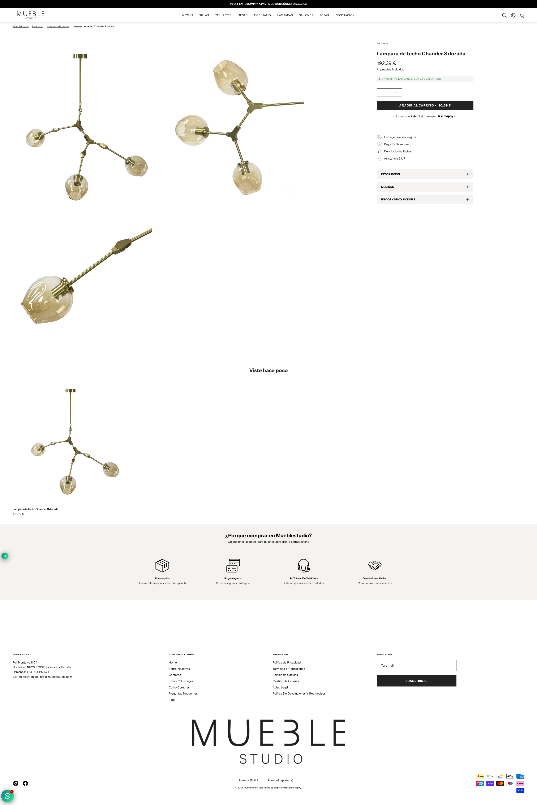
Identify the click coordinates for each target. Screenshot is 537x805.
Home (173, 662)
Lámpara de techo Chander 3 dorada (35, 509)
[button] (204, 15)
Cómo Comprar (179, 687)
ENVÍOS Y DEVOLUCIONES (398, 199)
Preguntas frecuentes (183, 693)
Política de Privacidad (287, 662)
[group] (268, 4)
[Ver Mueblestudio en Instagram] (16, 783)
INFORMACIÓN (280, 654)
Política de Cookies (285, 675)
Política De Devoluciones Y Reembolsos (299, 693)
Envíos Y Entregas (181, 681)
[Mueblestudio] (30, 15)
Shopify (297, 787)
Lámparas (37, 26)
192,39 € (18, 513)
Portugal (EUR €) (249, 780)
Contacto (175, 675)
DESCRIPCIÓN (390, 174)
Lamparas (382, 43)
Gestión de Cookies (286, 681)
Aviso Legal (280, 687)
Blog (172, 700)
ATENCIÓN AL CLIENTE (181, 654)
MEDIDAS (387, 186)
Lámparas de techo (58, 26)
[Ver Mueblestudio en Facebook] (25, 783)
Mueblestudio (21, 26)
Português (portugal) (280, 780)
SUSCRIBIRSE (416, 681)
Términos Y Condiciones (289, 668)
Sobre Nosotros (179, 668)
